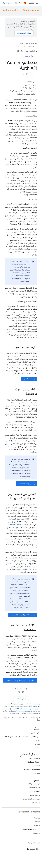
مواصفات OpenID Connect (18, 524)
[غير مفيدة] (18, 51)
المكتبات (37, 744)
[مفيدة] (21, 51)
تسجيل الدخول (7, 3)
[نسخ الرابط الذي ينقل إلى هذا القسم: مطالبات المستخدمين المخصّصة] (21, 629)
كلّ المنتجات (36, 833)
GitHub (37, 748)
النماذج (38, 740)
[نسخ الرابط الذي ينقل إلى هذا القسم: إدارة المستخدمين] (11, 347)
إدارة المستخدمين (29, 379)
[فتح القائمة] (37, 3)
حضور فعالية (36, 773)
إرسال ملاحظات (29, 56)
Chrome (37, 822)
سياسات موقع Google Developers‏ (22, 711)
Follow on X (36, 766)
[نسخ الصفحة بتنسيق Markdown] (27, 74)
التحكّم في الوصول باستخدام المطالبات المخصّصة (20, 680)
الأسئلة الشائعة (36, 803)
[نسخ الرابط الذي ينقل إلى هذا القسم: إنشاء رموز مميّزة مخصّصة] (23, 393)
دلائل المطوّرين (35, 733)
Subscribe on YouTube (32, 770)
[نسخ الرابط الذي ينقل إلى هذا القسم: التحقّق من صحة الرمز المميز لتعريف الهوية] (7, 498)
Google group (35, 791)
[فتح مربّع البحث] (20, 2)
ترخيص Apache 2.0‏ (21, 709)
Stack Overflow (34, 787)
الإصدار (18, 46)
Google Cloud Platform (31, 829)
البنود (38, 843)
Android (37, 818)
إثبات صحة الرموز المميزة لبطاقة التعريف (23, 615)
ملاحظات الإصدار (35, 795)
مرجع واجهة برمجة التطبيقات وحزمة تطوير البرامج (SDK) (22, 736)
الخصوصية (31, 843)
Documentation (31, 10)
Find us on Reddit (34, 762)
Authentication (11, 10)
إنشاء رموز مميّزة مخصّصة (27, 483)
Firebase (34, 43)
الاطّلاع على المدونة (34, 758)
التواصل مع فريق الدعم (33, 784)
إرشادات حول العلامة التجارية (31, 799)
